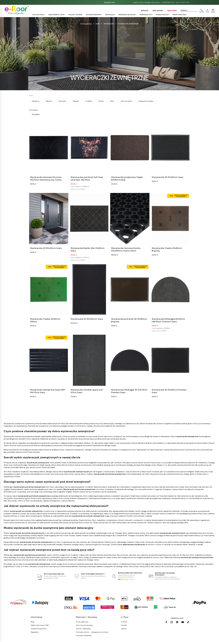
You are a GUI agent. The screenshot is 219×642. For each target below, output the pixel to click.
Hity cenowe (158, 10)
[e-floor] (16, 10)
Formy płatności (82, 622)
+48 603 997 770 (168, 2)
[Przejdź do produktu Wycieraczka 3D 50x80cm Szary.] (170, 147)
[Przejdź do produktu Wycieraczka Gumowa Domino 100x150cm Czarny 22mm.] (129, 218)
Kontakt (124, 625)
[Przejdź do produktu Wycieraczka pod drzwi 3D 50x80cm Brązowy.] (129, 289)
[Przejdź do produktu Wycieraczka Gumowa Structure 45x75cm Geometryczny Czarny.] (48, 147)
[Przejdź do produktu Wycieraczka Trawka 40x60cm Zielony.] (48, 289)
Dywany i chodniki (75, 14)
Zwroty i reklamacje (83, 629)
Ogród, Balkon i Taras (56, 14)
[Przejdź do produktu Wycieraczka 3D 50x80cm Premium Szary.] (170, 360)
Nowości (144, 10)
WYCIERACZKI (109, 24)
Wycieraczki (109, 14)
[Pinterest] (177, 622)
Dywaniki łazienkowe (93, 14)
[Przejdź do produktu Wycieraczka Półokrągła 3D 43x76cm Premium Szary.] (129, 360)
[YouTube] (182, 622)
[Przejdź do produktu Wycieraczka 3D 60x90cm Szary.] (48, 218)
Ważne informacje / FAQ (40, 625)
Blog (32, 622)
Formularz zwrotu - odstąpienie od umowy (92, 632)
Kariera (123, 629)
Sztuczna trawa (38, 14)
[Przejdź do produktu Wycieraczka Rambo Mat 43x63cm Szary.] (89, 218)
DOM (97, 24)
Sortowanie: (33, 110)
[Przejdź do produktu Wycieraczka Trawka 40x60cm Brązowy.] (170, 218)
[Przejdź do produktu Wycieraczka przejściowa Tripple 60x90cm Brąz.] (129, 147)
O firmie (124, 622)
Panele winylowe (162, 14)
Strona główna (86, 24)
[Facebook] (166, 622)
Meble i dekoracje (179, 14)
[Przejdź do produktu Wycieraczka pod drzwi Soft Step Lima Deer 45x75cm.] (89, 147)
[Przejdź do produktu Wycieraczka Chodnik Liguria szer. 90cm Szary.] (89, 360)
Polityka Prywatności (39, 629)
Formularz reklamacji (83, 635)
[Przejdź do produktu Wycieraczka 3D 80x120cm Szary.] (89, 289)
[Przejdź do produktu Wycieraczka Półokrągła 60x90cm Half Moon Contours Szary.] (170, 289)
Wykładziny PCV (146, 14)
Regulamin (35, 632)
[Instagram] (171, 622)
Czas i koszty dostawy (84, 625)
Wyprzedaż (172, 10)
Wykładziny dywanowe (127, 14)
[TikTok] (188, 622)
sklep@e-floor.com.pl (152, 2)
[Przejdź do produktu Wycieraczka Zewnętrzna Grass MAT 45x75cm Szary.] (48, 360)
